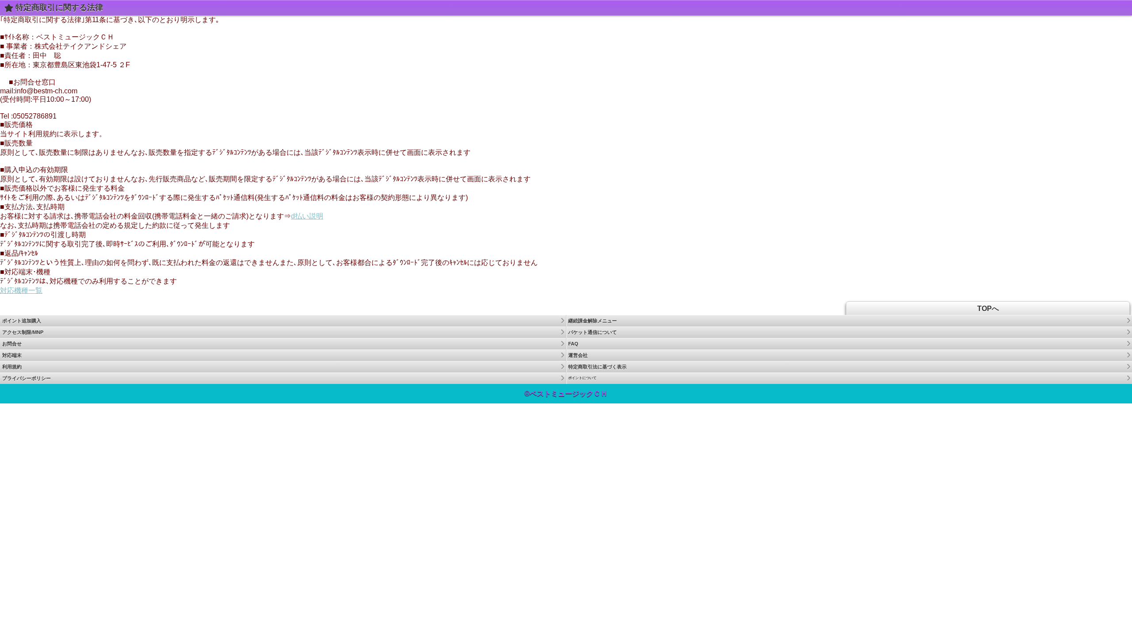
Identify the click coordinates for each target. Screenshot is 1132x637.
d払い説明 (307, 216)
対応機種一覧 (21, 290)
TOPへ (988, 308)
